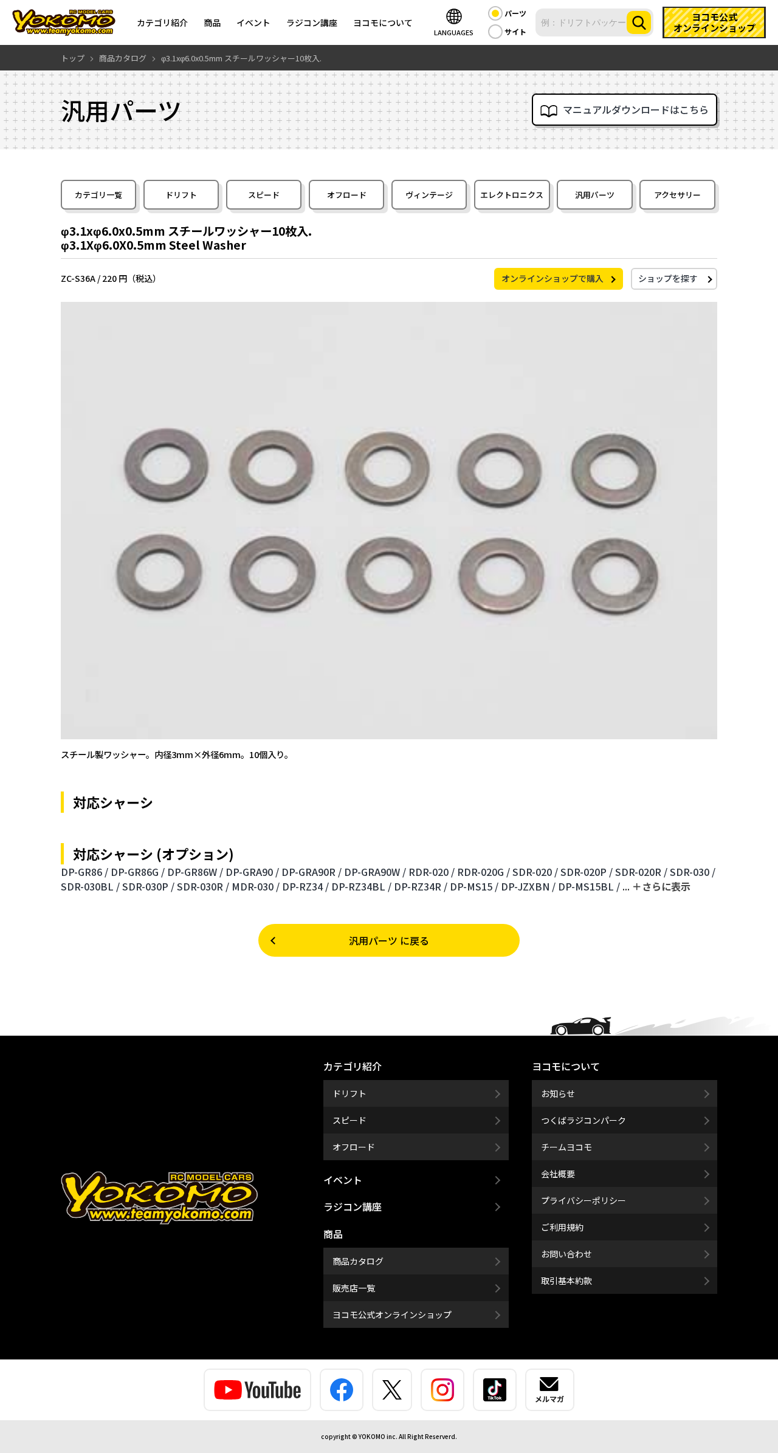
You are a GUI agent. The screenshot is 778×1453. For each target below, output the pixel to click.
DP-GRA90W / (375, 871)
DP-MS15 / (474, 886)
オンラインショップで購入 (552, 278)
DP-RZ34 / (305, 886)
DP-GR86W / (195, 871)
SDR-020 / (535, 871)
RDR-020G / (483, 871)
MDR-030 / (256, 886)
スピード (264, 194)
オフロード (347, 194)
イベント (253, 22)
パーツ (515, 13)
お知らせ (558, 1093)
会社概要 (558, 1174)
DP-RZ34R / (420, 886)
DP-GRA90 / (252, 871)
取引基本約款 (566, 1280)
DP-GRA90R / (311, 871)
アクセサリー (677, 194)
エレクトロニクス (511, 194)
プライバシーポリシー (583, 1200)
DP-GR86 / (84, 871)
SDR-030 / (692, 871)
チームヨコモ (566, 1147)
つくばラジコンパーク (583, 1120)
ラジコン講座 (311, 22)
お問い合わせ (566, 1254)
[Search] (639, 22)
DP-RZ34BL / (361, 886)
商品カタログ (358, 1261)
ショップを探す (668, 278)
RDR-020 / (431, 871)
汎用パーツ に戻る (389, 940)
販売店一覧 (353, 1288)
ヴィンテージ (429, 194)
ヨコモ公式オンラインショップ (392, 1314)
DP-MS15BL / (589, 886)
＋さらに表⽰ (661, 886)
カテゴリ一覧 (98, 194)
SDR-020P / (586, 871)
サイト (515, 31)
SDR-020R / (641, 871)
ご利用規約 (562, 1227)
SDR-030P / (148, 886)
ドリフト (181, 194)
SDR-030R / (203, 886)
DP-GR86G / (138, 871)
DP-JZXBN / (528, 886)
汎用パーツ (594, 194)
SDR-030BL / (90, 886)
